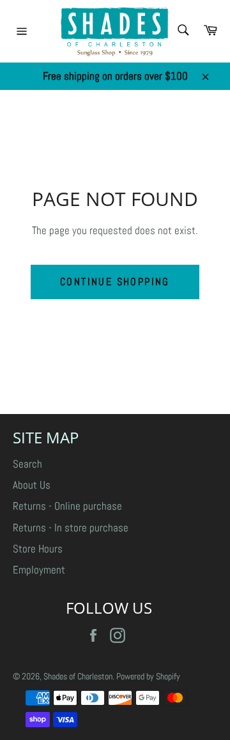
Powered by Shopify (148, 676)
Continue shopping (115, 281)
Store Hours (38, 549)
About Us (31, 485)
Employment (39, 570)
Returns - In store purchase (70, 528)
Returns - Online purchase (67, 506)
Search (27, 464)
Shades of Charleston (77, 676)
